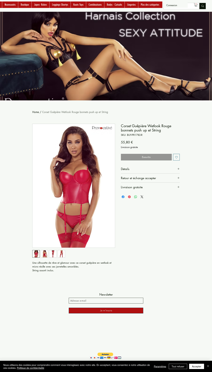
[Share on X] (142, 197)
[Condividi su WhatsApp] (136, 197)
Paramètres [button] (160, 366)
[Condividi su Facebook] (123, 197)
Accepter (196, 366)
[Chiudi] (208, 366)
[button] (196, 5)
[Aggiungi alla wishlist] (176, 157)
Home (35, 112)
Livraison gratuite (129, 147)
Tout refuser (178, 366)
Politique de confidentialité (30, 368)
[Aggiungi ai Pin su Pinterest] (129, 197)
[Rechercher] (202, 6)
